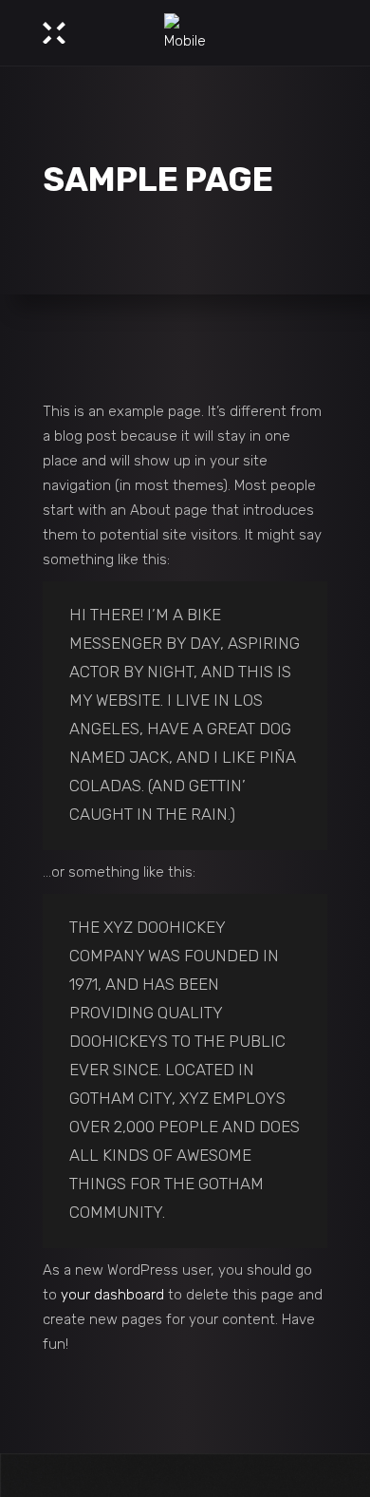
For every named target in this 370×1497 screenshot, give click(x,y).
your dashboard (112, 1294)
